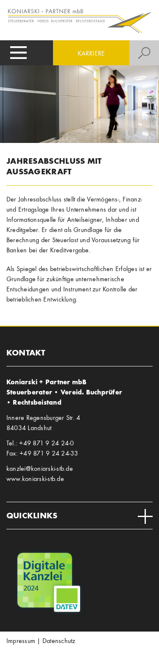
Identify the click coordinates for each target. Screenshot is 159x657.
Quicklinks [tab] (31, 515)
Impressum (20, 641)
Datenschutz (58, 641)
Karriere (91, 53)
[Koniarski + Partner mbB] (79, 20)
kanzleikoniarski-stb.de (39, 468)
